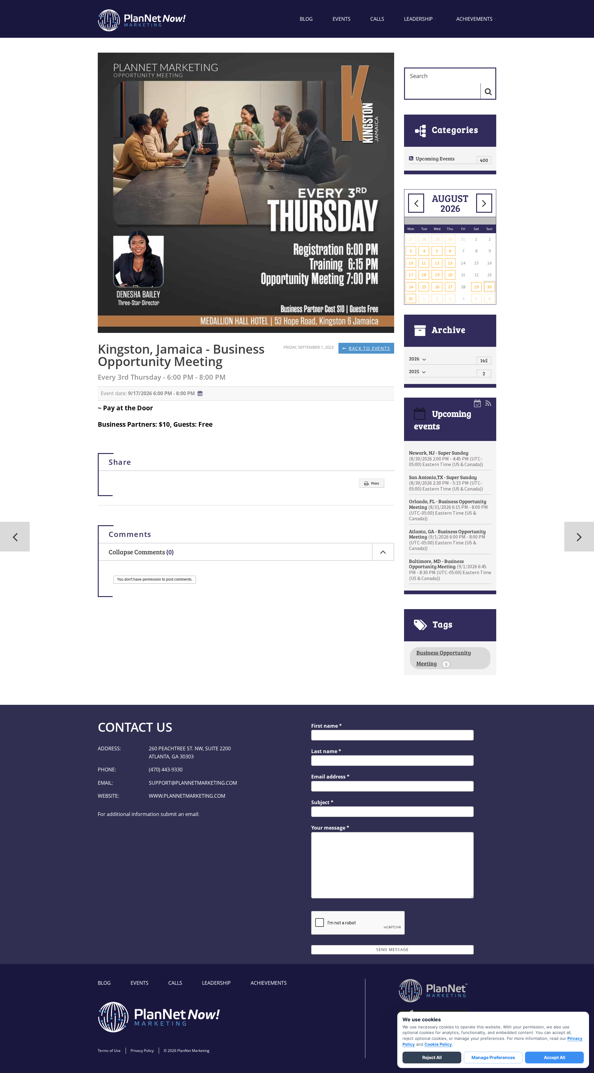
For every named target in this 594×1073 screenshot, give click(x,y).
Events (342, 18)
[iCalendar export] (477, 403)
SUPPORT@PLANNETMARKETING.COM (193, 782)
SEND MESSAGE (392, 949)
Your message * (330, 827)
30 (450, 239)
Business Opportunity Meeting (443, 658)
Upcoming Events (435, 158)
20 (450, 274)
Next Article (15, 537)
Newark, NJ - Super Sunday (446, 458)
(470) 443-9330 (166, 769)
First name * (326, 725)
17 (411, 274)
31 (411, 298)
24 (411, 287)
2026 (414, 358)
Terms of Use (109, 1050)
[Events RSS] (488, 403)
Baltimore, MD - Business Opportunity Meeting (450, 569)
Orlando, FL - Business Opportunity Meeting (448, 509)
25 (424, 287)
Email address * (330, 776)
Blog (306, 18)
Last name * (326, 751)
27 (411, 239)
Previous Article (579, 537)
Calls (377, 18)
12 (437, 263)
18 (424, 274)
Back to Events (369, 348)
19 (437, 274)
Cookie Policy (438, 1044)
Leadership (418, 18)
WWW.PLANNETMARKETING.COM (187, 795)
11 (424, 263)
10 (411, 263)
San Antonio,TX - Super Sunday (446, 483)
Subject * (322, 802)
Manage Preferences (493, 1057)
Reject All (432, 1057)
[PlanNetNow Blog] (142, 19)
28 (424, 239)
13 (450, 263)
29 (437, 239)
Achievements (474, 18)
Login (4, 1069)
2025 (414, 371)
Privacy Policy (142, 1050)
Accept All (554, 1057)
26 (437, 287)
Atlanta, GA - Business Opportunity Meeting (447, 540)
